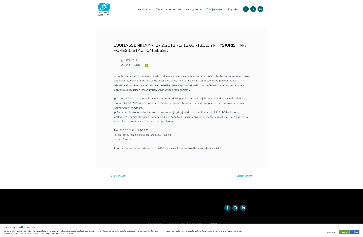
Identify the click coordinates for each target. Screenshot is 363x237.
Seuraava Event (246, 175)
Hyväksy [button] (344, 232)
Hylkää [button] (355, 232)
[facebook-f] (246, 9)
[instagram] (253, 9)
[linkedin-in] (261, 9)
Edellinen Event (117, 175)
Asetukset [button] (332, 232)
